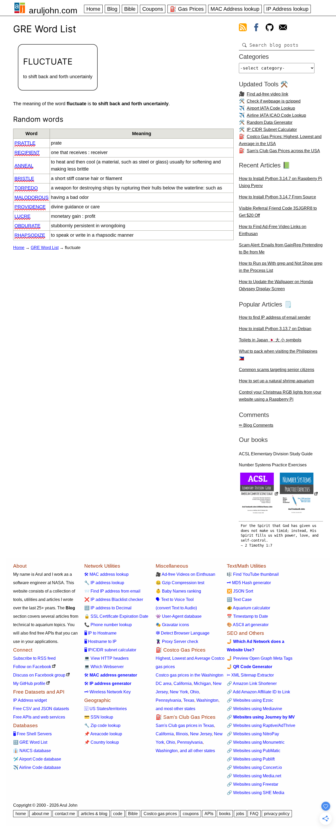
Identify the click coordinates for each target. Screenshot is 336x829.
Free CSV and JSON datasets (41, 708)
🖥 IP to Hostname (100, 633)
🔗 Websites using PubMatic (253, 750)
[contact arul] (283, 28)
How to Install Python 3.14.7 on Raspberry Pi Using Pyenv (280, 182)
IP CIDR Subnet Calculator (272, 129)
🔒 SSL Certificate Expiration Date (116, 616)
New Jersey (201, 734)
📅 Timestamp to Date (247, 616)
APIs (208, 813)
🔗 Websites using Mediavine (254, 708)
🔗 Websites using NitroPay (253, 734)
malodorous (31, 197)
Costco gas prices (160, 813)
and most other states (175, 708)
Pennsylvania (168, 700)
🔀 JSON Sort (240, 591)
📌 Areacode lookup (103, 734)
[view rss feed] (243, 28)
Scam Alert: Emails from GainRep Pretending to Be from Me (281, 248)
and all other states (197, 750)
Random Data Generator (269, 122)
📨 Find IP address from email (112, 591)
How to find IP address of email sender (275, 317)
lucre (22, 216)
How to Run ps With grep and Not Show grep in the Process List (280, 267)
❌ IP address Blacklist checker (113, 599)
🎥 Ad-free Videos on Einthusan (185, 574)
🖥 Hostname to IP (100, 641)
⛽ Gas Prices (187, 9)
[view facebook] (256, 28)
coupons (191, 813)
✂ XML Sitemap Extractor (250, 675)
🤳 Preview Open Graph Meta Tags (259, 658)
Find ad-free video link (267, 94)
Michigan (202, 683)
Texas (188, 700)
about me (40, 813)
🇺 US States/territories (105, 708)
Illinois (182, 734)
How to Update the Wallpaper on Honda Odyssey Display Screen (276, 285)
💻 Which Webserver (104, 666)
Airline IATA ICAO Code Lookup (276, 115)
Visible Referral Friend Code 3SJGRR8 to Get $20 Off (278, 212)
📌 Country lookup (101, 742)
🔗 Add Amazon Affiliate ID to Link (258, 692)
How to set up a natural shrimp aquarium (276, 381)
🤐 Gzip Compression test (180, 582)
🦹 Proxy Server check (177, 641)
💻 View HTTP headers (106, 658)
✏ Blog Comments (256, 425)
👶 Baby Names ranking (178, 591)
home (20, 813)
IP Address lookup (287, 9)
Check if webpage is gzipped (274, 101)
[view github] (270, 28)
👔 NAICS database (32, 750)
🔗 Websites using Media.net (254, 776)
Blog (112, 9)
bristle (24, 178)
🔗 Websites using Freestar (252, 784)
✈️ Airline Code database (37, 767)
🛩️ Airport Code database (37, 759)
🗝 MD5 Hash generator (249, 582)
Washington (207, 700)
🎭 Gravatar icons (172, 624)
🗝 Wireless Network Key (107, 692)
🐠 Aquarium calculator (248, 608)
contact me (65, 813)
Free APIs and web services (39, 717)
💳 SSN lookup (98, 717)
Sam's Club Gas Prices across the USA (283, 151)
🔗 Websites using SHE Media (255, 792)
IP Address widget (30, 700)
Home (93, 9)
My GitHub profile (29, 683)
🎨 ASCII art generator (248, 624)
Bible (129, 9)
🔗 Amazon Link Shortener (252, 683)
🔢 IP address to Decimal (108, 608)
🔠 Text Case (239, 599)
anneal (23, 165)
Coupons (152, 9)
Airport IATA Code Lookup (271, 108)
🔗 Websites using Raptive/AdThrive (261, 725)
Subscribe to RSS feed (34, 658)
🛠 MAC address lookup (106, 574)
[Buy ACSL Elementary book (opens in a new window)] (259, 494)
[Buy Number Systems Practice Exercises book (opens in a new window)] (299, 494)
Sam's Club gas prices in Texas (185, 725)
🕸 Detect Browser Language (182, 633)
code (117, 813)
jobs (240, 813)
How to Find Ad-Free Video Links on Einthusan (272, 230)
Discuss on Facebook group (39, 675)
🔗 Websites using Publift (251, 759)
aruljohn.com (53, 10)
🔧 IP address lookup (104, 582)
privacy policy (277, 813)
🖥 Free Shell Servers (32, 734)
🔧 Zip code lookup (102, 725)
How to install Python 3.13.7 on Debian (275, 328)
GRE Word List (45, 247)
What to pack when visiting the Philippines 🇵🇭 (278, 355)
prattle (24, 143)
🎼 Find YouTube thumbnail (253, 574)
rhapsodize (29, 235)
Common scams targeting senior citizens (276, 369)
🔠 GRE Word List (30, 742)
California (183, 683)
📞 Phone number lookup (108, 624)
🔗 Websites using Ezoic (250, 700)
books (224, 813)
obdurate (27, 225)
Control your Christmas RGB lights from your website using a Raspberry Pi (280, 396)
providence (30, 206)
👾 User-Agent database (179, 616)
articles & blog (94, 813)
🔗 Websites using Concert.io (254, 767)
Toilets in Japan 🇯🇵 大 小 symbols (270, 340)
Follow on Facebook (32, 666)
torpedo (26, 188)
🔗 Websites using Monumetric (256, 742)
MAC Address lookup (235, 9)
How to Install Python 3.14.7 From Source (277, 197)
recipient (27, 152)
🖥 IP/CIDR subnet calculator (110, 650)
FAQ (254, 813)
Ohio (194, 692)
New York (179, 692)
